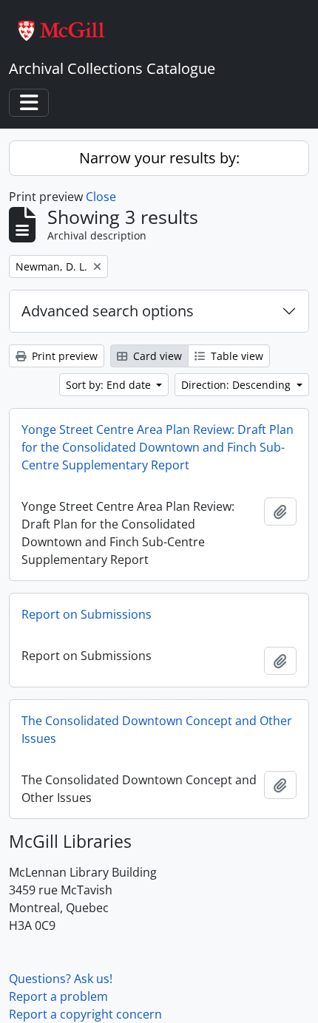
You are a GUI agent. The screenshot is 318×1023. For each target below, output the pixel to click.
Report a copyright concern (85, 1014)
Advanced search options (107, 311)
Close (101, 196)
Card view (156, 356)
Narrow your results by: (159, 158)
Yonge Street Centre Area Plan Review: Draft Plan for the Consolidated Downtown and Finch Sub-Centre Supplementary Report (157, 447)
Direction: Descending (237, 385)
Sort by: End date (110, 385)
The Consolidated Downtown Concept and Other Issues (156, 730)
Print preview (63, 356)
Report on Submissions (86, 614)
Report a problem (58, 996)
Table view (235, 356)
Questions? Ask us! (60, 979)
